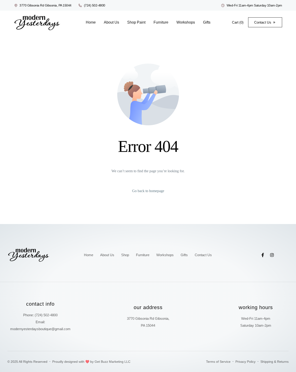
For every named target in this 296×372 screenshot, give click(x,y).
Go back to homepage (148, 191)
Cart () (238, 22)
